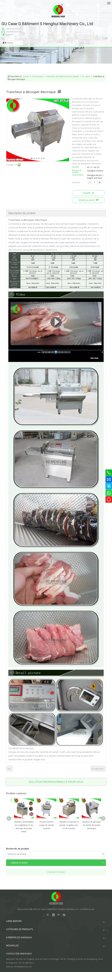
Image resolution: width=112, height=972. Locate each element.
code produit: (78, 175)
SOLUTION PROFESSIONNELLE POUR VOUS (56, 782)
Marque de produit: (77, 171)
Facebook (9, 34)
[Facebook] (64, 915)
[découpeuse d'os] (56, 291)
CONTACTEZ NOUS (56, 872)
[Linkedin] (53, 915)
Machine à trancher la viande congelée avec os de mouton (67, 825)
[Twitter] (48, 915)
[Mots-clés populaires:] (106, 38)
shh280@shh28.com (14, 32)
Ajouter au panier (87, 200)
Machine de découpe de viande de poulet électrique (90, 825)
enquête (87, 193)
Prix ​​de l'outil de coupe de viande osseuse (45, 825)
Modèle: (75, 167)
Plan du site (89, 909)
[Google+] (59, 915)
